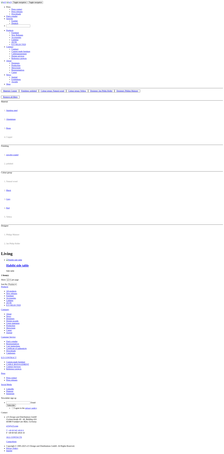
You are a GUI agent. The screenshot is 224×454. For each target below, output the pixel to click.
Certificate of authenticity (16, 348)
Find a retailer (12, 16)
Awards (14, 82)
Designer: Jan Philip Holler (101, 91)
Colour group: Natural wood (52, 91)
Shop (8, 84)
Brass (8, 128)
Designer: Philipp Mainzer (127, 91)
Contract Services (13, 367)
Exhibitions (16, 79)
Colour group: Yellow (77, 91)
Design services (17, 56)
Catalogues (10, 353)
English (14, 21)
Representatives (17, 70)
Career (14, 72)
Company (5, 309)
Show (3, 280)
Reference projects (19, 58)
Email (33, 402)
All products (11, 291)
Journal (14, 77)
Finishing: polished (29, 91)
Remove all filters (10, 97)
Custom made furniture (20, 51)
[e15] (3, 2)
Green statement (12, 323)
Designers (15, 63)
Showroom (15, 68)
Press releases (17, 12)
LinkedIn (10, 389)
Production (15, 65)
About (8, 61)
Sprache (9, 19)
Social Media (6, 384)
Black (8, 190)
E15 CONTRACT (8, 357)
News (8, 75)
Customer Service (8, 337)
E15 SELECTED (18, 44)
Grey (8, 199)
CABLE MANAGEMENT (17, 364)
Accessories (16, 37)
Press (3, 373)
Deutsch (14, 23)
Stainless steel (12, 110)
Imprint (9, 451)
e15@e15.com (12, 426)
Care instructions (13, 346)
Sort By (4, 284)
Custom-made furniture (15, 362)
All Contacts (14, 437)
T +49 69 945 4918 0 (15, 430)
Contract (9, 47)
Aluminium (11, 119)
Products (9, 30)
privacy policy (31, 408)
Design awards (12, 321)
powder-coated (12, 155)
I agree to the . (25, 408)
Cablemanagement (19, 54)
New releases (11, 293)
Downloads (16, 14)
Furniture (15, 33)
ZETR (14, 42)
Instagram (10, 394)
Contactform (11, 442)
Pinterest (9, 391)
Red (8, 208)
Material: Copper (10, 91)
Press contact (16, 9)
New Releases (17, 35)
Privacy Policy (12, 448)
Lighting (14, 40)
